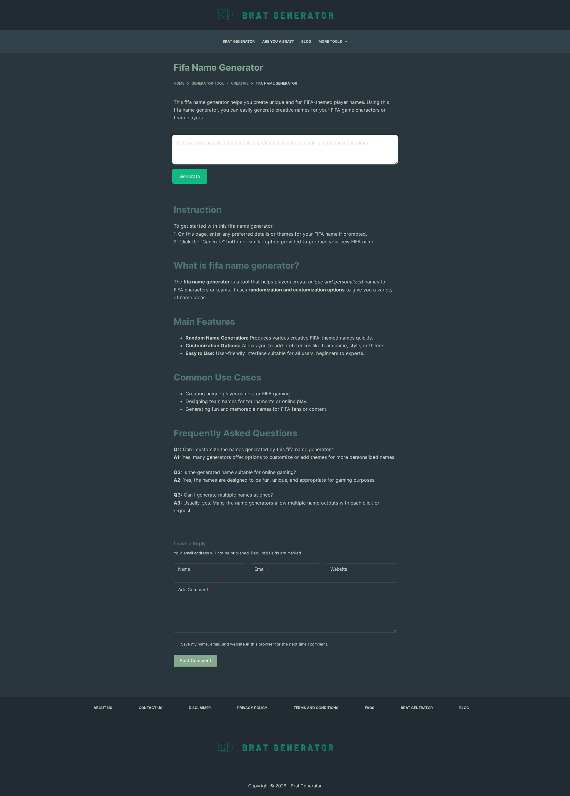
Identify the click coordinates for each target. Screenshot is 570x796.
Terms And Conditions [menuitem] (316, 707)
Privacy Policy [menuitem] (252, 707)
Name (186, 569)
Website (338, 569)
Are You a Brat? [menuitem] (278, 41)
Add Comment (194, 589)
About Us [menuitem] (103, 707)
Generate (189, 176)
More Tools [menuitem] (330, 41)
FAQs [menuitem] (369, 707)
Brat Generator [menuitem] (239, 41)
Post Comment (195, 660)
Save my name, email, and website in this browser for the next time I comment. (254, 644)
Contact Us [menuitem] (150, 707)
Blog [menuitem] (306, 41)
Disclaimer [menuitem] (200, 707)
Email (261, 569)
